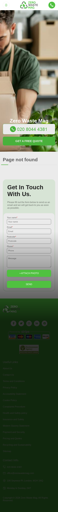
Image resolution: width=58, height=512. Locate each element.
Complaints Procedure (14, 406)
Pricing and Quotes (12, 438)
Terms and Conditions (14, 381)
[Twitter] (21, 323)
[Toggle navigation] (6, 5)
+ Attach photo (29, 273)
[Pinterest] (44, 323)
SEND (29, 284)
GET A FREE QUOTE (29, 141)
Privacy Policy (10, 387)
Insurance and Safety (13, 419)
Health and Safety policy (15, 413)
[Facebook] (13, 323)
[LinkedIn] (37, 323)
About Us (7, 368)
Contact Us (8, 375)
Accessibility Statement (14, 394)
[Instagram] (29, 323)
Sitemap (7, 451)
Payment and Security (14, 432)
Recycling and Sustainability (17, 445)
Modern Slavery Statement (16, 426)
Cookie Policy (10, 400)
